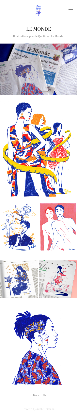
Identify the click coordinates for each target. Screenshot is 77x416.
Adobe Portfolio (45, 409)
